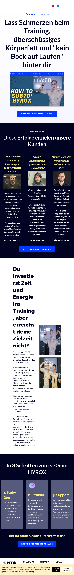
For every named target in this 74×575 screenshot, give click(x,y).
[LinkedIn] (58, 6)
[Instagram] (53, 6)
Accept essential (66, 569)
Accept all (56, 569)
